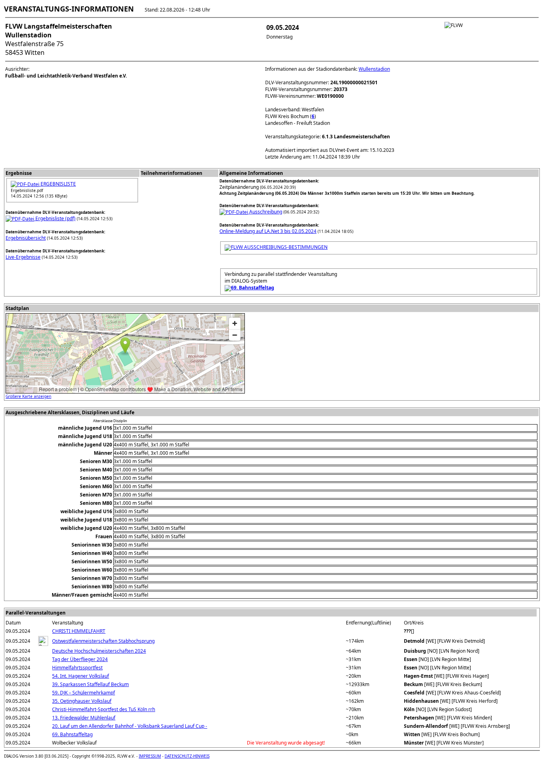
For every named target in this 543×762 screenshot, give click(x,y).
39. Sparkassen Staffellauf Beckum (90, 684)
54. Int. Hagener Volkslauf (80, 676)
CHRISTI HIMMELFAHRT (78, 631)
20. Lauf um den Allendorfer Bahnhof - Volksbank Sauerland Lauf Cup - (129, 726)
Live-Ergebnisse (23, 257)
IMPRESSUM (150, 756)
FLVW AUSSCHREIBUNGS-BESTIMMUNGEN (279, 247)
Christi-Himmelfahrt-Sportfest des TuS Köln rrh (103, 709)
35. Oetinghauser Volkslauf (81, 701)
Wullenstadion (374, 69)
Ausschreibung (265, 211)
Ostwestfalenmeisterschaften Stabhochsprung (103, 641)
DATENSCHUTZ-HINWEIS (187, 756)
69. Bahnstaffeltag (72, 734)
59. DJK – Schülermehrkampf (83, 692)
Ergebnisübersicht (26, 238)
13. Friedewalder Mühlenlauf (83, 717)
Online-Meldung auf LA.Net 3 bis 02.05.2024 (267, 231)
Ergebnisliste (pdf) (55, 218)
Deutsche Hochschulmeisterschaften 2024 (99, 651)
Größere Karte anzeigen (28, 396)
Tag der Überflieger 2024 (80, 659)
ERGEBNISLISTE (57, 183)
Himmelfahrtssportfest (77, 667)
